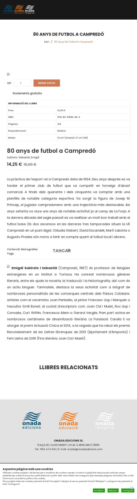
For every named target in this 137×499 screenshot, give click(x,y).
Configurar (127, 490)
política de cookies (35, 478)
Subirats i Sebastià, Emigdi (23, 157)
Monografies (29, 249)
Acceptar (99, 490)
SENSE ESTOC (46, 83)
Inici (46, 42)
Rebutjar (113, 490)
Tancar (62, 250)
